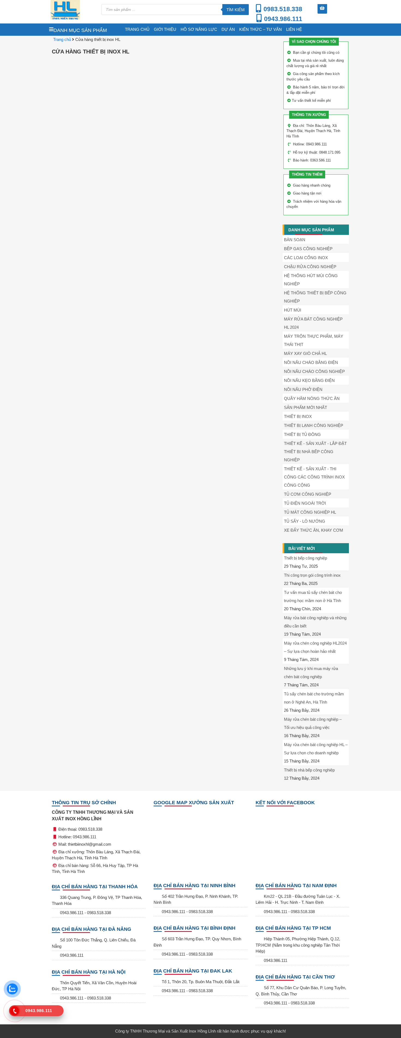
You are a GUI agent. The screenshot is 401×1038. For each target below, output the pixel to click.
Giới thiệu (165, 29)
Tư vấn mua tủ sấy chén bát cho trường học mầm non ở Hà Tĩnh (313, 596)
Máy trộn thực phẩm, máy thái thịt (313, 340)
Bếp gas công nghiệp (308, 248)
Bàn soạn (294, 239)
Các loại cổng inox (306, 257)
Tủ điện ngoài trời (305, 503)
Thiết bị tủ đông (302, 434)
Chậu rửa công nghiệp (310, 266)
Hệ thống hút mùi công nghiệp (311, 279)
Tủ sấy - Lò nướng (304, 521)
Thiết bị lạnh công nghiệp (313, 425)
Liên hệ (294, 29)
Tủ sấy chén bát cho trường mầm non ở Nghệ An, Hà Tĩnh (314, 698)
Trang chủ (137, 29)
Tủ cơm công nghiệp (307, 494)
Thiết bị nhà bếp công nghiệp (309, 770)
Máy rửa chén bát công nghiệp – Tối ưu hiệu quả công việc (313, 723)
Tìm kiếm (235, 9)
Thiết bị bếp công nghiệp (305, 558)
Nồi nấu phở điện (303, 389)
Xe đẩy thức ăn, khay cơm (313, 530)
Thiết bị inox (298, 416)
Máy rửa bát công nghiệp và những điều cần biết (315, 621)
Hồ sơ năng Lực (199, 29)
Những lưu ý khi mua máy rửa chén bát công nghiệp (311, 672)
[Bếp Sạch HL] (73, 10)
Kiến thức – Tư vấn (260, 29)
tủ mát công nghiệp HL (310, 512)
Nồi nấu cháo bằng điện (311, 362)
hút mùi (292, 310)
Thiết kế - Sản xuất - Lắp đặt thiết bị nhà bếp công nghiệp (315, 451)
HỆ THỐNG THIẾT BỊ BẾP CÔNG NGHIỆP (315, 297)
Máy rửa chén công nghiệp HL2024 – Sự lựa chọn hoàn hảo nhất (315, 647)
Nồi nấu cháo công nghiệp (314, 371)
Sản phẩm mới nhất (305, 407)
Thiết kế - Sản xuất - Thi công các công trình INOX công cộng (314, 476)
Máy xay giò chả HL (305, 353)
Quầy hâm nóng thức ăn (312, 398)
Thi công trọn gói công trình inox (312, 575)
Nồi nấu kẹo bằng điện (309, 380)
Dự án (228, 29)
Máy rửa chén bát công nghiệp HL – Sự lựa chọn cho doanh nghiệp (316, 748)
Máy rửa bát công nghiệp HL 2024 (313, 323)
